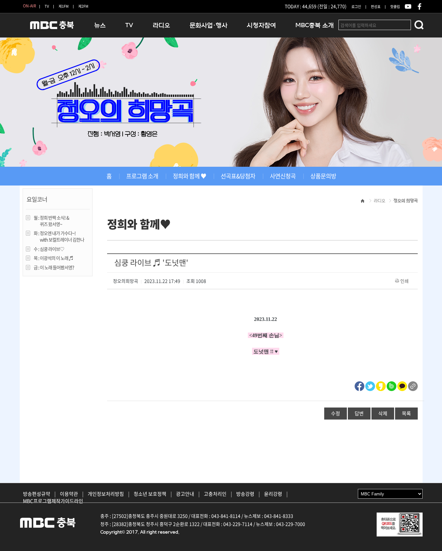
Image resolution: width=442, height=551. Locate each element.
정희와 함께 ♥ (189, 176)
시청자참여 (261, 25)
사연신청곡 (283, 176)
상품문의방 (323, 176)
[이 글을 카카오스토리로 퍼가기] (381, 385)
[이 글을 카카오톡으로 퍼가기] (402, 385)
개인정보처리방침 (106, 493)
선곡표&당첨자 (238, 176)
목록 (406, 413)
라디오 (161, 25)
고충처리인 (215, 493)
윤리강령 (273, 493)
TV (47, 6)
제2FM (83, 6)
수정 (335, 413)
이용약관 (69, 493)
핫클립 (395, 6)
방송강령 (245, 493)
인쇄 (404, 281)
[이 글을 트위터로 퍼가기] (370, 385)
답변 (359, 413)
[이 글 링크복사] (413, 385)
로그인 (356, 6)
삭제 (382, 413)
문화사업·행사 (208, 25)
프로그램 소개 (142, 176)
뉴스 (100, 25)
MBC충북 (52, 28)
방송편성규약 (36, 493)
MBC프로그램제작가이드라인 (53, 500)
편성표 (376, 6)
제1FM (64, 6)
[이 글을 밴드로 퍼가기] (391, 385)
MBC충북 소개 (314, 25)
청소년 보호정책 (150, 493)
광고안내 (185, 493)
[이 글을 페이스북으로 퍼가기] (359, 385)
